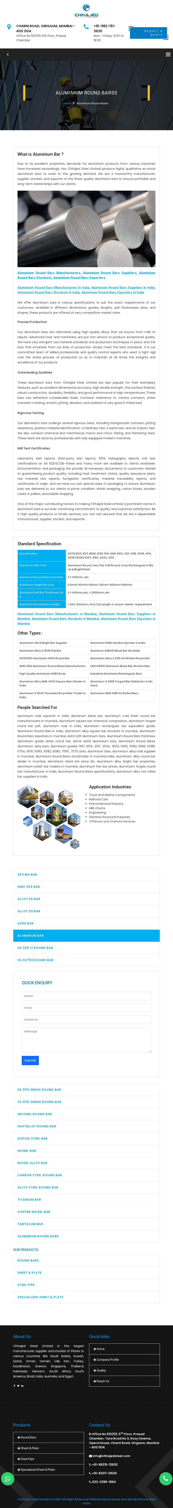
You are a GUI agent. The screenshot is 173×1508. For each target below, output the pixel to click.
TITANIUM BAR (29, 1199)
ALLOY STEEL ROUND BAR (38, 1187)
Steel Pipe (26, 1285)
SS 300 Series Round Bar (39, 1089)
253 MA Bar (27, 874)
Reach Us (102, 1381)
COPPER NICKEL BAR (34, 1212)
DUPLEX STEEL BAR (33, 1138)
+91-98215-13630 (105, 1464)
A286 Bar (26, 923)
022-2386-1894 (104, 1482)
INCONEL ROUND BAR (35, 1114)
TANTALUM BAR (30, 1224)
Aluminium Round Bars (38, 1236)
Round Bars (28, 1260)
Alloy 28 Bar (29, 899)
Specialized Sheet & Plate (40, 1297)
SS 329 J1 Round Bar (35, 948)
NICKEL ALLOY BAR (32, 1163)
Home (67, 103)
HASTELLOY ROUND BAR (37, 1126)
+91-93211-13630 (104, 1473)
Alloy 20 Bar (29, 911)
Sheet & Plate (30, 1273)
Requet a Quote (154, 32)
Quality (101, 1370)
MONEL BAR (27, 1151)
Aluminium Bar (31, 935)
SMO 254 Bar (29, 887)
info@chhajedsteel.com (111, 1456)
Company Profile (107, 1359)
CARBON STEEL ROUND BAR (40, 1175)
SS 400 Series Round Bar (39, 1102)
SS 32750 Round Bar (36, 960)
